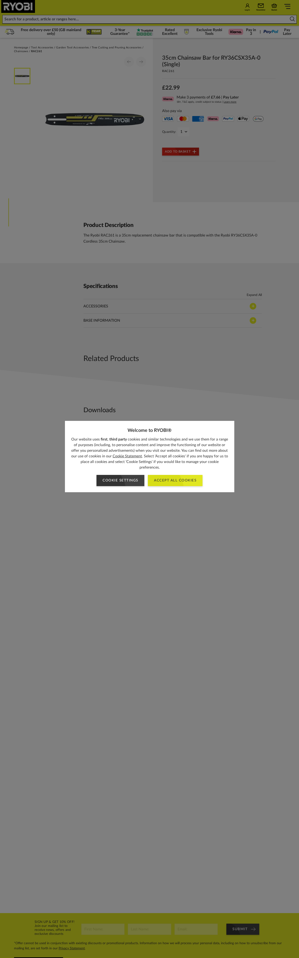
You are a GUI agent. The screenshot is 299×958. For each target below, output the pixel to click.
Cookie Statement (127, 456)
